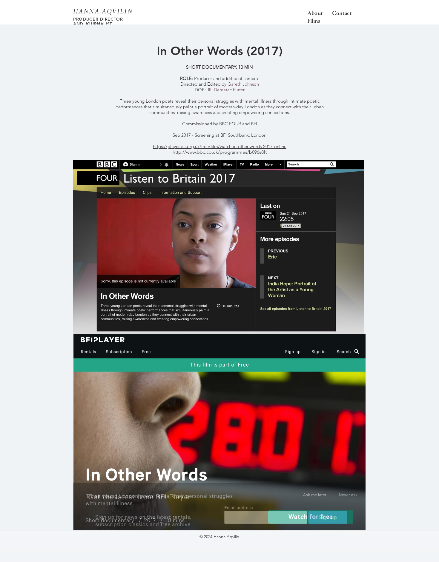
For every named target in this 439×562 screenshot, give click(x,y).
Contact (342, 13)
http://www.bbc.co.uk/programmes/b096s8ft (220, 152)
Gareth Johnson (243, 84)
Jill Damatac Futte (225, 90)
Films (313, 20)
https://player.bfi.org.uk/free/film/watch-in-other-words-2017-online (219, 146)
